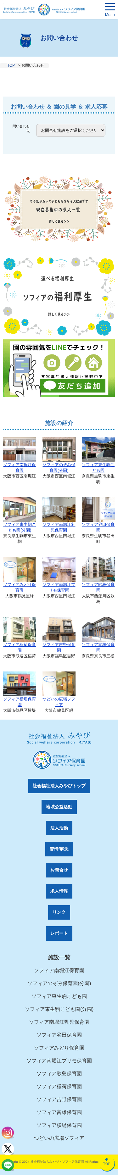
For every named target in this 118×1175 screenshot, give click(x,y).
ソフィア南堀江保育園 (19, 467)
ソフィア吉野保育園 (58, 647)
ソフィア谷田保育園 (98, 527)
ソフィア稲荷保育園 (19, 647)
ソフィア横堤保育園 (19, 702)
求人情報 (59, 891)
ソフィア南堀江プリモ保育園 (58, 587)
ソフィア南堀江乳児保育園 (58, 527)
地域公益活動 (59, 806)
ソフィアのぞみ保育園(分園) (58, 467)
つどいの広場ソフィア (58, 702)
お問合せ (59, 869)
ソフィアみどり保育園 (19, 587)
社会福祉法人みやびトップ (59, 785)
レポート (59, 933)
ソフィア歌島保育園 (98, 587)
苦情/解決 (59, 848)
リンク (59, 912)
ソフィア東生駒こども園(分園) (19, 527)
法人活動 (59, 827)
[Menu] (110, 8)
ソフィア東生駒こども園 (98, 467)
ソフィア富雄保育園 (98, 647)
